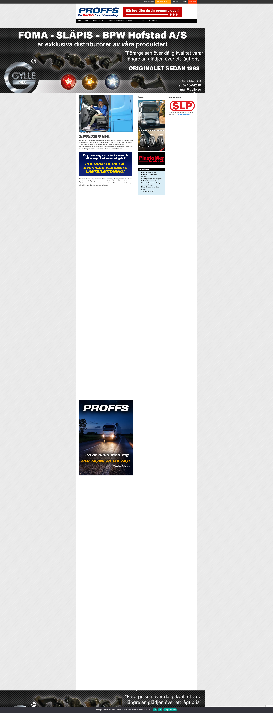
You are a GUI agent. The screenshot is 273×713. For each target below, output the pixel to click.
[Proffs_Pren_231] (105, 164)
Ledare (94, 21)
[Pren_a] (152, 12)
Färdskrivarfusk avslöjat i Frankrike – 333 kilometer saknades (149, 174)
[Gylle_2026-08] (102, 63)
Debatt (101, 21)
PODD (136, 21)
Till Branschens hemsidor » (182, 115)
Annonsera (192, 2)
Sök (142, 21)
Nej (160, 710)
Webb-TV (129, 21)
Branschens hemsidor (115, 21)
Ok (155, 710)
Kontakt (184, 2)
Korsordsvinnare (149, 2)
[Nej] (270, 710)
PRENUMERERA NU (163, 2)
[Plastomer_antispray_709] (151, 158)
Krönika (86, 21)
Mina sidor (176, 2)
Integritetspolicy (170, 710)
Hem (79, 21)
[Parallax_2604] (106, 437)
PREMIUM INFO (151, 21)
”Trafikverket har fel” (147, 191)
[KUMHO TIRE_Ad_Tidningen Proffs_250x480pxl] (151, 125)
